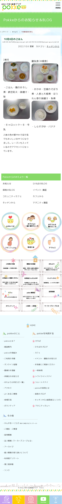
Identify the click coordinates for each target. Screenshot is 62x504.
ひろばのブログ (41, 347)
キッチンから (53, 46)
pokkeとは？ (9, 341)
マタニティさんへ (42, 405)
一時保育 (39, 370)
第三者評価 (9, 464)
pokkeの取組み (10, 353)
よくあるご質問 (10, 394)
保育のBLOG (9, 190)
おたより (15, 32)
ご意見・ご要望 (10, 429)
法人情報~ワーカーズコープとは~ (18, 441)
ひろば (38, 341)
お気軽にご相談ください (45, 364)
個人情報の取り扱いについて (16, 452)
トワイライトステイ (43, 376)
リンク (7, 470)
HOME (32, 325)
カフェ (37, 353)
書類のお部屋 (9, 370)
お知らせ (7, 183)
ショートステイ (41, 382)
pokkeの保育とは (42, 388)
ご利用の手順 (9, 358)
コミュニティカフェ (12, 196)
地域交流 (8, 400)
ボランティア (9, 405)
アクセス (8, 388)
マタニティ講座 (40, 202)
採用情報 (8, 435)
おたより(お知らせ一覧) (14, 382)
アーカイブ (9, 446)
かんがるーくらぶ (21, 423)
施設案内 (8, 347)
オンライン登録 (10, 364)
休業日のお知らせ (11, 376)
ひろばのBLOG (40, 183)
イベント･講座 (40, 190)
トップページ (4, 32)
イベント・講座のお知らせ (46, 358)
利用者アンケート (11, 458)
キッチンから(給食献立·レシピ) (48, 400)
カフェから (38, 196)
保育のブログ (40, 394)
